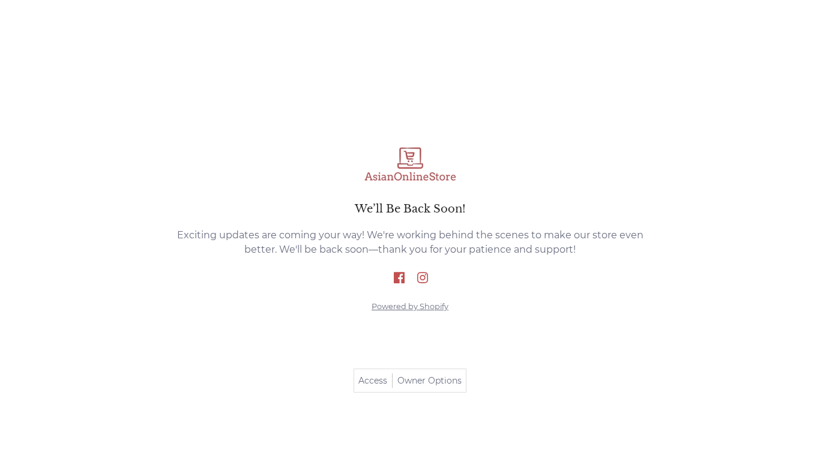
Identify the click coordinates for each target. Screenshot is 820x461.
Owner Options (429, 380)
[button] (399, 278)
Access (372, 380)
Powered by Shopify (410, 306)
